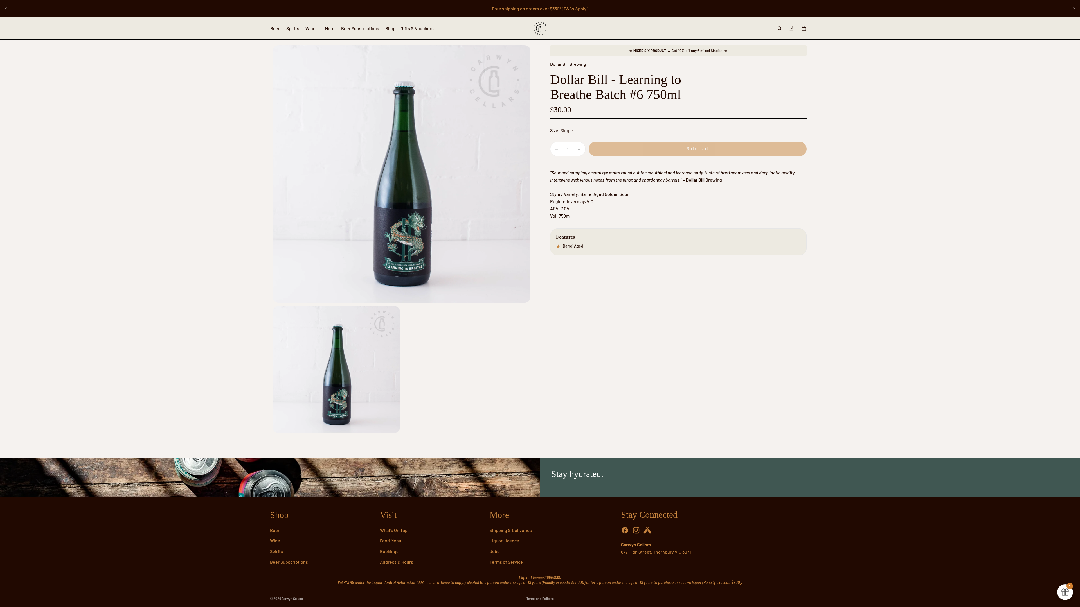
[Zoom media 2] (336, 369)
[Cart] (804, 28)
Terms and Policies (540, 599)
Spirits (276, 551)
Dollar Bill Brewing (568, 64)
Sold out (698, 148)
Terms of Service (506, 562)
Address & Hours (396, 562)
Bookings (389, 551)
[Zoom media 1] (401, 174)
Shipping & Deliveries (511, 530)
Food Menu (390, 540)
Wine (275, 540)
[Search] (779, 28)
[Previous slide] (6, 9)
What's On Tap (394, 530)
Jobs (495, 551)
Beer (275, 530)
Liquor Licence (504, 540)
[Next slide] (1074, 9)
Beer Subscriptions (289, 562)
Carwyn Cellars (292, 599)
